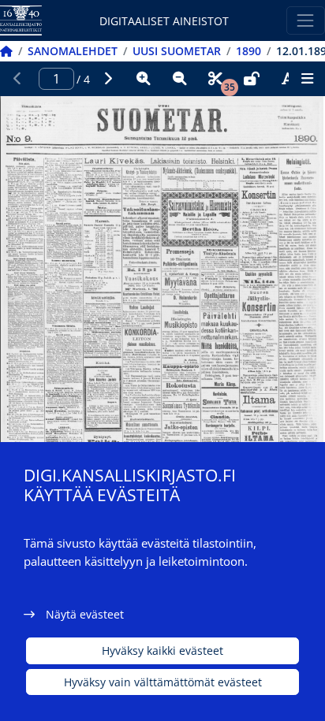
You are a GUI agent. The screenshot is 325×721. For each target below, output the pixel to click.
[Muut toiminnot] (307, 79)
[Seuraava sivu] (108, 79)
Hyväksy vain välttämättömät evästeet (163, 682)
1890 (248, 50)
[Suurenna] (143, 79)
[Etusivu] (6, 50)
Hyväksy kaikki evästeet (162, 650)
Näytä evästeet (85, 614)
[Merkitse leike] (215, 79)
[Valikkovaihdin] (305, 20)
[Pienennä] (180, 79)
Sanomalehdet (73, 50)
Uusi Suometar (177, 50)
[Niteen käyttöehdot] (251, 79)
